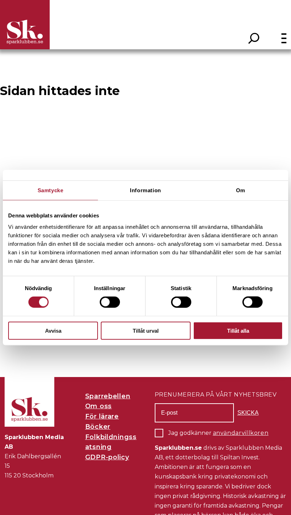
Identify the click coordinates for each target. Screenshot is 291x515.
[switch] (110, 302)
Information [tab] (145, 190)
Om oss (98, 406)
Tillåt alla (238, 330)
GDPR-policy (107, 457)
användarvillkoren (241, 433)
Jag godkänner (218, 433)
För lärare (102, 416)
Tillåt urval (146, 330)
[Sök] (254, 38)
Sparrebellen (108, 396)
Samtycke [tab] (51, 190)
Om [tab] (240, 190)
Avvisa (53, 330)
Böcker (97, 427)
